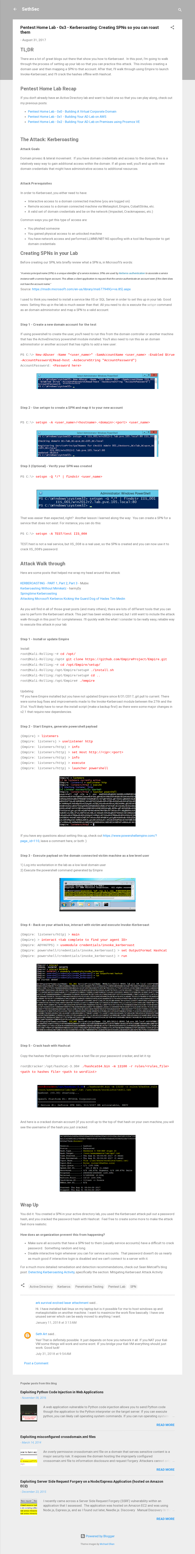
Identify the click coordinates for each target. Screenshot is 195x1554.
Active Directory (41, 1286)
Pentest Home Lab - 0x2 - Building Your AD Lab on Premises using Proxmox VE (84, 122)
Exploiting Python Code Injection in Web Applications (61, 1392)
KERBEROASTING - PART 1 (39, 583)
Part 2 (63, 583)
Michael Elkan (107, 1544)
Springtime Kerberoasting (38, 593)
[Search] (180, 10)
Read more (166, 1425)
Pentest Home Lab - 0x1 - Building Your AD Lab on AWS (67, 116)
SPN (133, 1286)
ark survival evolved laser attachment (62, 1303)
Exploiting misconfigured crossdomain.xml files (58, 1437)
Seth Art (41, 1334)
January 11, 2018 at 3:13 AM (56, 1322)
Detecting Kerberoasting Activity (51, 1272)
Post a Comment (36, 1363)
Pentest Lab (116, 1286)
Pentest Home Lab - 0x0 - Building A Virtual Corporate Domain (72, 111)
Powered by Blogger (100, 1536)
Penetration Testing (89, 1286)
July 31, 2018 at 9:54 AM (53, 1354)
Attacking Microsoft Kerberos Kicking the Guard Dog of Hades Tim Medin (72, 598)
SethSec (30, 9)
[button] (172, 28)
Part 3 (73, 583)
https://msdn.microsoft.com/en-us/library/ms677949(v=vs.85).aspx (81, 289)
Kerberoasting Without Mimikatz (43, 588)
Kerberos (64, 1286)
